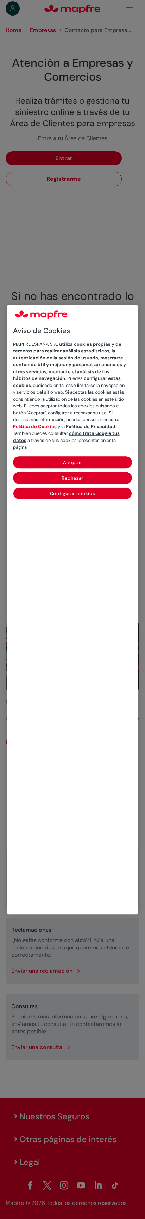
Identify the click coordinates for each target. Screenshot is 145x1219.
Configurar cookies (72, 494)
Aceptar (72, 463)
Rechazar (72, 478)
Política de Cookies (35, 427)
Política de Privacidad (90, 427)
